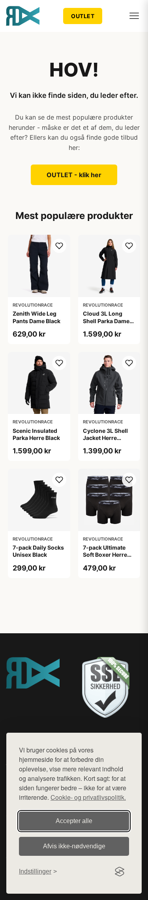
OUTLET (82, 16)
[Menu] (134, 16)
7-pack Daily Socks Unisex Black (38, 551)
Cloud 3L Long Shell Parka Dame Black (106, 320)
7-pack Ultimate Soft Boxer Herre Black (105, 554)
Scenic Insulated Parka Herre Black (36, 434)
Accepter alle (74, 821)
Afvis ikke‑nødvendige (74, 846)
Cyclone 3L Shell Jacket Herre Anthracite (105, 437)
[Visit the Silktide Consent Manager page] (119, 871)
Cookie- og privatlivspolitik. (88, 797)
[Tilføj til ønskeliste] (59, 246)
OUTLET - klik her (74, 175)
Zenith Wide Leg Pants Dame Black (36, 317)
